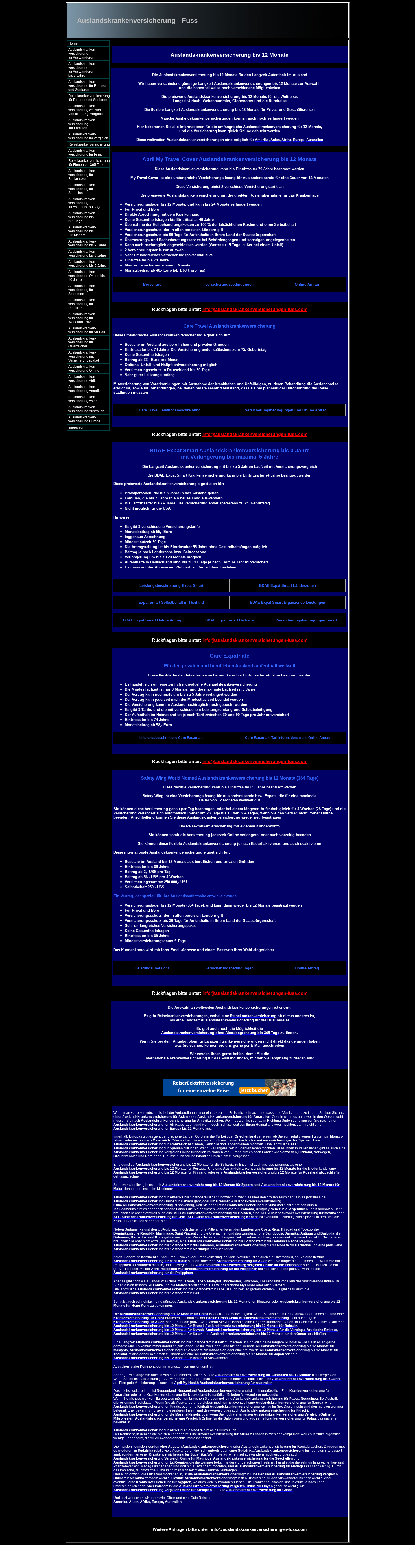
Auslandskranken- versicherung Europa (84, 419)
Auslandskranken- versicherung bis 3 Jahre (87, 253)
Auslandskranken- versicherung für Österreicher (82, 342)
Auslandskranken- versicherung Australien (86, 409)
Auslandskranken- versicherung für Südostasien (82, 189)
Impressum (76, 427)
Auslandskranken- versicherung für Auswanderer (86, 53)
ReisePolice (137, 1510)
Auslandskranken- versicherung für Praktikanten (82, 304)
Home (73, 43)
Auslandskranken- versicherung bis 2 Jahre (87, 243)
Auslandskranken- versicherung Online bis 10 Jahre (86, 276)
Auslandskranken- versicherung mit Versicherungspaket (83, 356)
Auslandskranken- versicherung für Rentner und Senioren (87, 86)
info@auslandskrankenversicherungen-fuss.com (254, 309)
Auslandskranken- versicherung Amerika (85, 389)
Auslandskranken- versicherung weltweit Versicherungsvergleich (86, 110)
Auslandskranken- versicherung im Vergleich (88, 136)
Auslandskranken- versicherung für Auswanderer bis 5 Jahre (86, 70)
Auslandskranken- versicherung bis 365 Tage (86, 217)
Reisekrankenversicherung (89, 144)
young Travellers (164, 1510)
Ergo (188, 1510)
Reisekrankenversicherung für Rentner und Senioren (89, 98)
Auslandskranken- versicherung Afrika (83, 379)
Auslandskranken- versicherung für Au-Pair (86, 330)
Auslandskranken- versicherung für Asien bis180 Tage (86, 203)
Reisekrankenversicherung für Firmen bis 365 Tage (89, 163)
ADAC (118, 1510)
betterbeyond (211, 1510)
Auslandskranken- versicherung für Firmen (86, 153)
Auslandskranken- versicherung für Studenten (82, 290)
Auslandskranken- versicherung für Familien (86, 124)
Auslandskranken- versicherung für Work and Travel (85, 318)
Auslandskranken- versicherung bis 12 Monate (85, 231)
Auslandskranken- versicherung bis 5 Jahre (87, 264)
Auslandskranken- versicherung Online (83, 369)
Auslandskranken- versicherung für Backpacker (82, 175)
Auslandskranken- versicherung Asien (83, 399)
